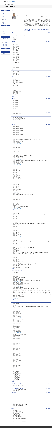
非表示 (49, 32)
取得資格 (4, 22)
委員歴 (4, 53)
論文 (3, 28)
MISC (3, 31)
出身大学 (4, 13)
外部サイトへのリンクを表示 (17, 143)
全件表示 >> (13, 96)
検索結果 (8, 4)
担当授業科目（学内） (6, 38)
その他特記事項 (5, 46)
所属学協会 (4, 19)
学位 (3, 16)
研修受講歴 (4, 23)
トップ (5, 4)
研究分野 (4, 20)
